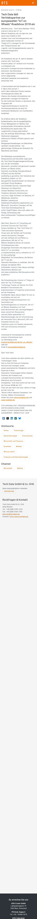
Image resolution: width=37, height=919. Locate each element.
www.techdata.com (21, 397)
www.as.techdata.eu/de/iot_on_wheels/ (16, 342)
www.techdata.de (8, 400)
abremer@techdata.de (11, 514)
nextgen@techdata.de (16, 347)
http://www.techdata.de (19, 517)
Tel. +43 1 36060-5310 (18, 914)
